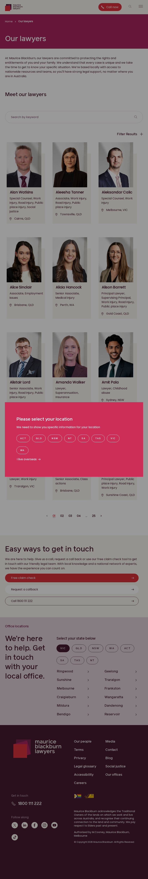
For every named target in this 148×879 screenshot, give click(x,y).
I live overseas (27, 459)
